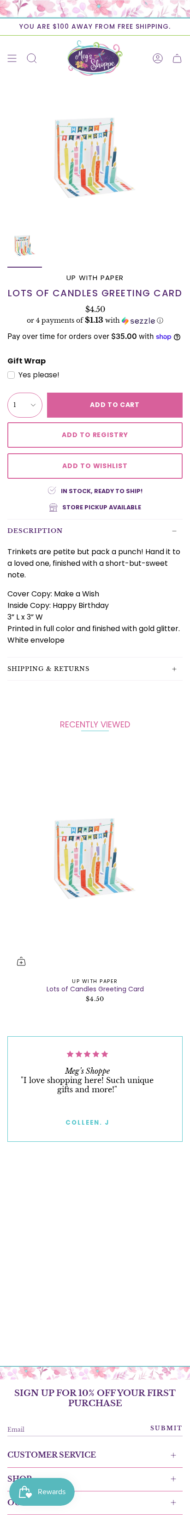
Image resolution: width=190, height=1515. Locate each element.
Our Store (32, 1502)
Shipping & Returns (48, 669)
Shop (19, 1479)
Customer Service (51, 1454)
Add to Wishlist (95, 465)
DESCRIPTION (35, 531)
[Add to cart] (21, 961)
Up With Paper (95, 277)
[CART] (177, 58)
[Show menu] (12, 58)
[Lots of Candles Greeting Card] (95, 858)
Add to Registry (95, 434)
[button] (95, 320)
